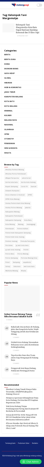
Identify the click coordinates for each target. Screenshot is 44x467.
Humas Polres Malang (14, 207)
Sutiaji (8, 266)
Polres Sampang (12, 258)
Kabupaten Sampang (13, 220)
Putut (8, 262)
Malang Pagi (11, 456)
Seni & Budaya (10, 148)
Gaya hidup (9, 73)
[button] (31, 461)
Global (7, 78)
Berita (7, 54)
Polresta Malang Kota (29, 258)
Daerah (33, 186)
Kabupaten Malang (13, 96)
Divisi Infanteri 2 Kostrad (15, 195)
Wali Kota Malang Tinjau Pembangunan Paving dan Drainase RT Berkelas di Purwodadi (22, 408)
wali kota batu (29, 266)
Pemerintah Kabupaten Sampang (18, 233)
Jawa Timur (9, 92)
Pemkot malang (11, 241)
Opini (6, 134)
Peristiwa (9, 245)
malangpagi (31, 224)
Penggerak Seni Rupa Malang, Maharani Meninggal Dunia (23, 369)
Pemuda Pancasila (27, 241)
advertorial (26, 178)
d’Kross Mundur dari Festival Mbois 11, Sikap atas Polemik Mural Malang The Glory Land (22, 425)
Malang (20, 224)
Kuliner (7, 115)
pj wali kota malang (13, 250)
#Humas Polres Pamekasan (16, 174)
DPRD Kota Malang (12, 199)
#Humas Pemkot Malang (15, 169)
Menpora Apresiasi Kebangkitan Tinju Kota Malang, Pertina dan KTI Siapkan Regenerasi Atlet (22, 400)
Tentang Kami (10, 443)
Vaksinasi (17, 266)
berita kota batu (12, 182)
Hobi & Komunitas (12, 87)
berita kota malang (28, 182)
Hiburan (8, 83)
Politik (26, 250)
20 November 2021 (22, 36)
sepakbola (27, 262)
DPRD (30, 195)
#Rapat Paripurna (12, 178)
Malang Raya (10, 120)
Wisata (7, 153)
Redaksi (35, 443)
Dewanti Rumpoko (12, 191)
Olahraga (9, 129)
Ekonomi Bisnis (11, 68)
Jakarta (27, 207)
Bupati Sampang (12, 186)
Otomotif (9, 139)
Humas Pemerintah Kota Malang (18, 203)
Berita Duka (10, 59)
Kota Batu (9, 101)
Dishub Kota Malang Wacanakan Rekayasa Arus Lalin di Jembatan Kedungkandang (25, 344)
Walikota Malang (12, 271)
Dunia (7, 64)
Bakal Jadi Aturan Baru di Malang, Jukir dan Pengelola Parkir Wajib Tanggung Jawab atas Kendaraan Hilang (25, 330)
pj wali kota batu (22, 245)
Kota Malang (10, 106)
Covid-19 (24, 186)
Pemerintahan (22, 228)
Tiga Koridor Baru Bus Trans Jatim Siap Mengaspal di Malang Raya (24, 357)
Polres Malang (23, 254)
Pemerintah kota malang (15, 237)
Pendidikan (9, 143)
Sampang (16, 262)
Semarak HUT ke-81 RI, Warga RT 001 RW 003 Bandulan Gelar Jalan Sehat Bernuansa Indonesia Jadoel (21, 417)
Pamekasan (10, 228)
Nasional (8, 124)
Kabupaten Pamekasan (14, 216)
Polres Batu (10, 254)
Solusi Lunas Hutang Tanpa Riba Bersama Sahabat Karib (18, 315)
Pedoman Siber (23, 443)
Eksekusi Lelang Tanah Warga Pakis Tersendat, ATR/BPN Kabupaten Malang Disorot (21, 391)
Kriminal (8, 111)
